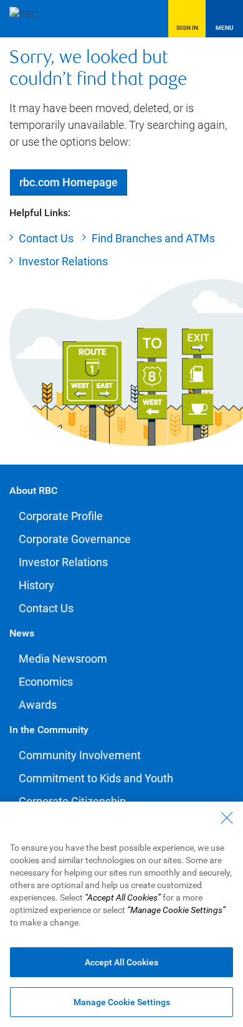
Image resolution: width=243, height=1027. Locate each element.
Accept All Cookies (121, 962)
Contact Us (46, 238)
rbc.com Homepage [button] (68, 182)
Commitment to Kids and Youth (96, 778)
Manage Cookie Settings (122, 1002)
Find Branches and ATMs (153, 238)
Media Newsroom (63, 658)
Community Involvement (80, 755)
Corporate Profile (61, 516)
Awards (38, 704)
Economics (46, 681)
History (36, 585)
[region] (121, 914)
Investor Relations (63, 261)
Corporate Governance (75, 539)
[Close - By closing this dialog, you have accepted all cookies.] (227, 818)
